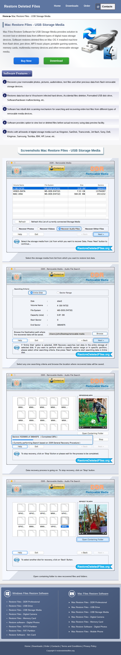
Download (56, 60)
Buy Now (26, 60)
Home (6, 16)
